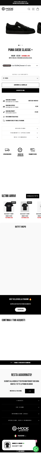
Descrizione (20, 128)
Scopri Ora (20, 310)
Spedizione (19, 58)
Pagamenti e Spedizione (20, 133)
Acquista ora (20, 90)
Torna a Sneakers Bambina (21, 363)
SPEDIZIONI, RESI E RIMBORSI (20, 420)
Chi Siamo (20, 407)
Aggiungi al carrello (20, 85)
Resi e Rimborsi (20, 137)
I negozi (20, 400)
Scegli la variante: (20, 74)
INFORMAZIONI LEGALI (20, 414)
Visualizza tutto (32, 196)
